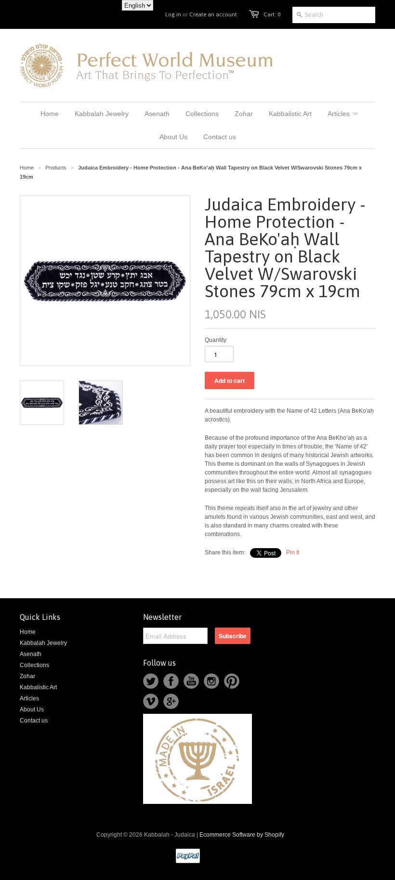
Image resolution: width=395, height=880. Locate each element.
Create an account (213, 14)
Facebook (171, 681)
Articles (29, 698)
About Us (32, 709)
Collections (34, 665)
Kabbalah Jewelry (43, 643)
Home (28, 632)
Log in (173, 14)
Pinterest (231, 681)
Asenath (30, 654)
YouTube (191, 681)
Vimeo (150, 701)
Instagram (211, 681)
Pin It (292, 552)
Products (55, 168)
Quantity (215, 340)
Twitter (150, 681)
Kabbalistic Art (38, 687)
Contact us (34, 720)
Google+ (171, 701)
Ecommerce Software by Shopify (241, 834)
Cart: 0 (271, 14)
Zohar (27, 676)
